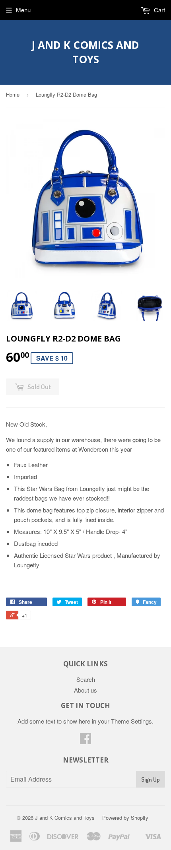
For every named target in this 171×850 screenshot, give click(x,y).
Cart (158, 10)
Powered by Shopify (125, 817)
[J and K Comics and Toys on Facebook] (85, 740)
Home (12, 94)
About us (85, 690)
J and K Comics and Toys (85, 52)
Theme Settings (131, 721)
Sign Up (150, 779)
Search (85, 679)
